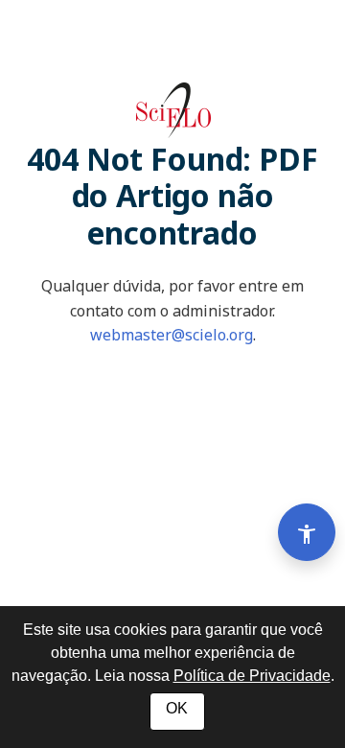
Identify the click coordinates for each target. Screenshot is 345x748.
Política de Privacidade (252, 675)
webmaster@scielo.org (171, 334)
